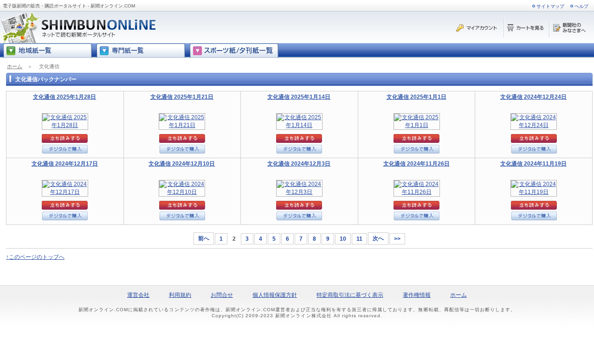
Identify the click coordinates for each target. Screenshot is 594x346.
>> (397, 239)
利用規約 (180, 295)
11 (359, 239)
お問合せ (222, 295)
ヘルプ (581, 6)
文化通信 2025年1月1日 (416, 97)
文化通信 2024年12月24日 (533, 97)
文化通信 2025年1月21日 (181, 97)
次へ (378, 238)
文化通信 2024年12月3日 (298, 163)
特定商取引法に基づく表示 (349, 295)
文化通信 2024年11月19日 (533, 163)
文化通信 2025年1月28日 (64, 97)
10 (343, 239)
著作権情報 (417, 295)
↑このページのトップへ (35, 257)
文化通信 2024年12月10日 (181, 163)
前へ (203, 238)
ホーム (14, 66)
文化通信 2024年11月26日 (416, 163)
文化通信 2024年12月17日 (65, 163)
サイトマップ (550, 6)
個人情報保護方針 (274, 295)
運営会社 (138, 295)
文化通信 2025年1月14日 (298, 97)
